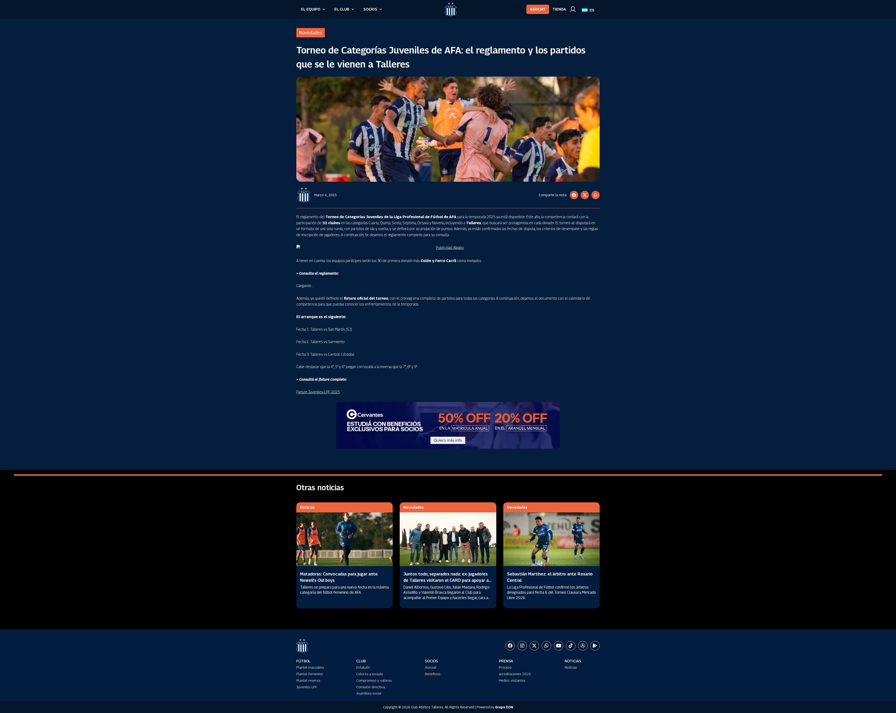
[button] (574, 195)
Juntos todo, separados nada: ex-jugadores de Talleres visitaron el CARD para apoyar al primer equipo (446, 580)
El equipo (310, 9)
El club (341, 9)
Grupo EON (504, 707)
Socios (370, 9)
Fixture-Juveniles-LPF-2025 (318, 392)
